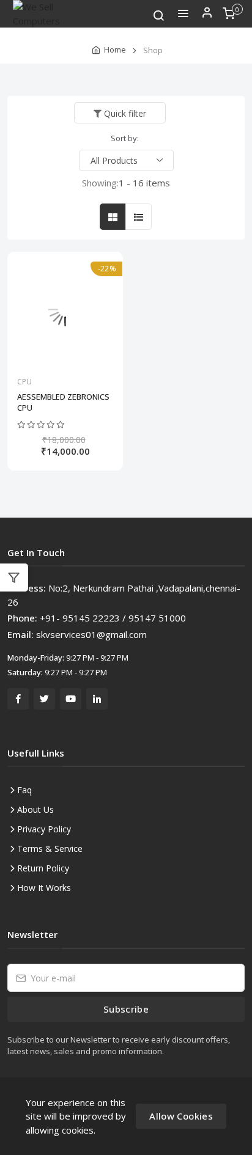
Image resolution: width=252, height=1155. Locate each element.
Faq (24, 790)
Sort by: (125, 138)
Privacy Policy (44, 829)
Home (115, 49)
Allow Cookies (181, 1116)
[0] (228, 17)
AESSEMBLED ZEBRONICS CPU (63, 402)
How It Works (44, 887)
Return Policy (43, 868)
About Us (35, 809)
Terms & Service (50, 848)
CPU (24, 381)
